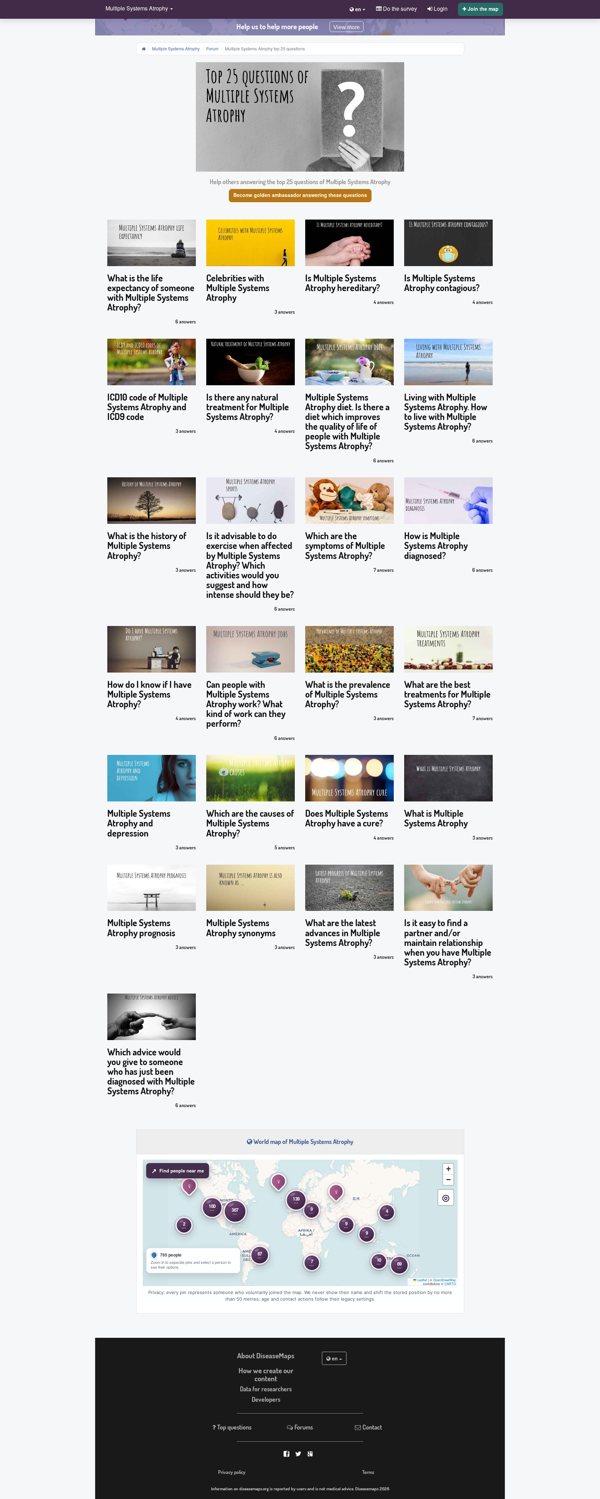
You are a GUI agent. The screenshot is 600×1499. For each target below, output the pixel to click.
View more (346, 27)
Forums (303, 1427)
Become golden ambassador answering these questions (300, 194)
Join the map (482, 8)
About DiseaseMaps (265, 1355)
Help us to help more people (277, 26)
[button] (137, 9)
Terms (368, 1472)
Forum (212, 48)
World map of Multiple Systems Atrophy (302, 1141)
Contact (371, 1427)
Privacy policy (231, 1472)
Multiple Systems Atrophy (176, 48)
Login (440, 8)
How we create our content (266, 1374)
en (335, 1358)
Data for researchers (266, 1389)
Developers (266, 1399)
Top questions (233, 1427)
